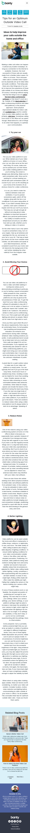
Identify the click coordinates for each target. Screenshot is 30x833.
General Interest (26, 11)
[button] (27, 3)
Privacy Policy (15, 826)
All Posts (4, 11)
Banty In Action (9, 12)
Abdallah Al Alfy (17, 26)
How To (15, 11)
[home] (7, 3)
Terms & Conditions (15, 828)
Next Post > (20, 776)
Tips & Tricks (20, 12)
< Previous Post (10, 777)
